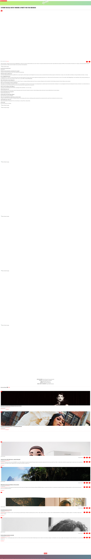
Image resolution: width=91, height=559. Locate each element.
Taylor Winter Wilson (3, 408)
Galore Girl (8, 61)
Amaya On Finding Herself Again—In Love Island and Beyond (11, 426)
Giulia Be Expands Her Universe (6, 509)
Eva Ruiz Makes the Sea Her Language (7, 535)
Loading (45, 553)
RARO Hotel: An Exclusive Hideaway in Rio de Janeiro (10, 484)
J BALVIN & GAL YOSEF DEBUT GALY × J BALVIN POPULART (10, 459)
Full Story (7, 409)
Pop (1, 10)
